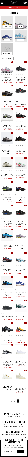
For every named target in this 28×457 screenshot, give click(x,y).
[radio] (1, 74)
